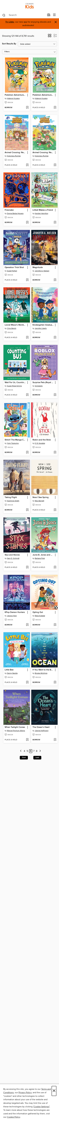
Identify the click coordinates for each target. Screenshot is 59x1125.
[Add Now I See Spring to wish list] (55, 510)
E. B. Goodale (40, 443)
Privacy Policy (25, 1092)
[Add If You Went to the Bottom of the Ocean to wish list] (55, 682)
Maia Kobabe (40, 616)
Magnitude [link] (38, 267)
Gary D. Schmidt (13, 558)
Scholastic (39, 386)
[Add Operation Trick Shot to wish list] (27, 280)
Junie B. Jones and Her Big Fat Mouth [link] (43, 555)
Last (37, 757)
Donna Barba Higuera (15, 213)
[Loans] (48, 15)
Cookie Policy (13, 1117)
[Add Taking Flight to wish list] (27, 510)
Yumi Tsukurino (13, 443)
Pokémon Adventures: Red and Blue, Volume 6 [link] (43, 95)
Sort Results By (9, 43)
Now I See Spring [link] (41, 497)
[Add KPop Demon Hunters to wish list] (27, 625)
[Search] (4, 15)
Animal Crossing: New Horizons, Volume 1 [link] (43, 152)
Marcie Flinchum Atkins (16, 731)
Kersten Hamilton (41, 213)
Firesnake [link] (9, 210)
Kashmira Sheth (13, 501)
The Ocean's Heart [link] (41, 727)
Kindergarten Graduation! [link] (43, 325)
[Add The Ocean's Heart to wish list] (55, 740)
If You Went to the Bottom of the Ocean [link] (43, 670)
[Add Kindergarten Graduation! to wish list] (55, 337)
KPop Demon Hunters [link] (15, 612)
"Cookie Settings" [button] (41, 1106)
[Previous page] (21, 751)
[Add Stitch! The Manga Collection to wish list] (27, 452)
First (24, 757)
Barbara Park (40, 558)
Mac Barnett (39, 501)
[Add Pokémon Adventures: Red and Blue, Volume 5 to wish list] (27, 107)
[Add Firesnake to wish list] (27, 222)
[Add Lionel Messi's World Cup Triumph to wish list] (27, 337)
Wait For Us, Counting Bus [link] (15, 382)
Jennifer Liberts (41, 328)
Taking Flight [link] (11, 497)
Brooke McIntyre (41, 673)
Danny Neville (12, 673)
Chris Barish (11, 328)
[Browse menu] (54, 15)
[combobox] (23, 15)
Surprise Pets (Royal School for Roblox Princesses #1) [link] (43, 382)
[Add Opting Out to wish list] (55, 625)
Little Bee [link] (9, 670)
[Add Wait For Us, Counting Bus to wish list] (27, 395)
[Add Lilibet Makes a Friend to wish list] (55, 222)
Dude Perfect (12, 271)
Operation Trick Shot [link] (14, 267)
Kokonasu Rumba (14, 156)
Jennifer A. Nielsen (42, 271)
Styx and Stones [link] (12, 555)
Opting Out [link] (38, 612)
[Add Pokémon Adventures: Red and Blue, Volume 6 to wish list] (55, 107)
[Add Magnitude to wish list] (55, 280)
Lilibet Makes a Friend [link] (43, 210)
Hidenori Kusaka (13, 98)
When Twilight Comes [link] (15, 727)
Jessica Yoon (12, 616)
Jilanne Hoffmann (41, 731)
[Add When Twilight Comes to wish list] (27, 740)
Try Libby (9, 22)
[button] (49, 36)
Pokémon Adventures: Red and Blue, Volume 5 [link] (15, 95)
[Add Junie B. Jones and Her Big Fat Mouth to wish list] (55, 567)
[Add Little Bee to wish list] (27, 682)
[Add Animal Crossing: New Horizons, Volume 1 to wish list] (55, 165)
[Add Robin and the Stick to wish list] (55, 452)
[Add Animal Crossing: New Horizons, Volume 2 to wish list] (27, 165)
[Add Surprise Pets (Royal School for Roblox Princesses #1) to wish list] (55, 395)
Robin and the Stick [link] (42, 440)
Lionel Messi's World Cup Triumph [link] (15, 325)
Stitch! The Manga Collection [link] (15, 440)
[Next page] (40, 751)
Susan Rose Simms (14, 386)
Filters (7, 52)
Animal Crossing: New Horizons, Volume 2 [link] (15, 152)
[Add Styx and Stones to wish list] (27, 567)
